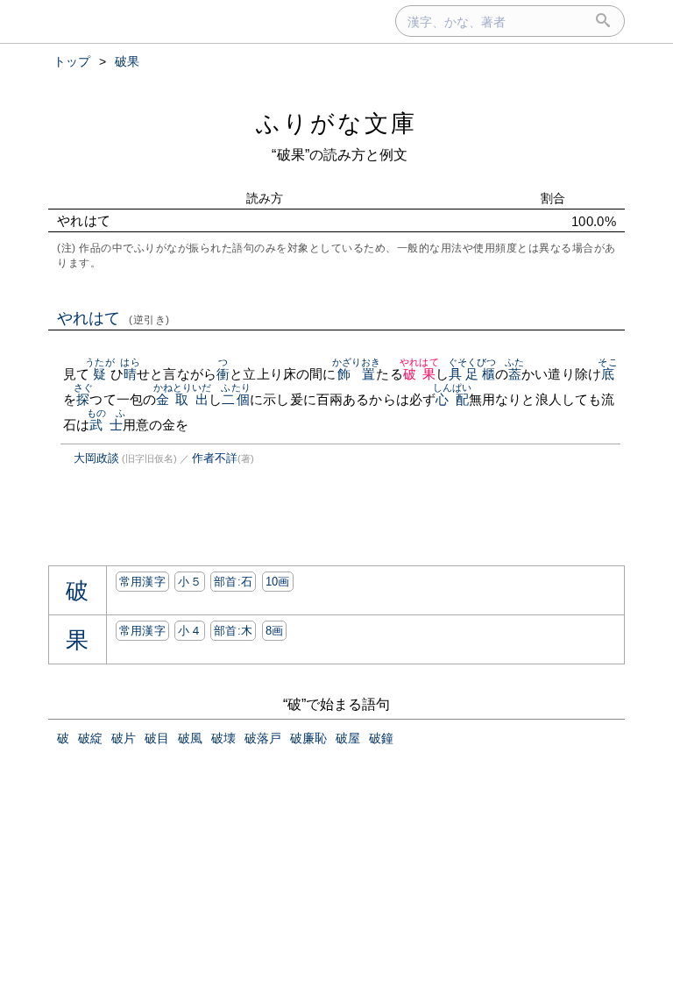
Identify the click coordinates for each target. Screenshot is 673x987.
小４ (190, 630)
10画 (278, 581)
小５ (190, 581)
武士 (106, 424)
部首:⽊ (233, 630)
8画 (275, 630)
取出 (192, 399)
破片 (123, 738)
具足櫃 (472, 373)
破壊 (223, 738)
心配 (452, 399)
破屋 (348, 738)
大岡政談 (96, 458)
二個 (235, 399)
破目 (157, 738)
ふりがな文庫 (336, 123)
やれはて (113, 318)
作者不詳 (214, 458)
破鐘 (381, 738)
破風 (190, 738)
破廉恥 (308, 738)
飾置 (356, 373)
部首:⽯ (233, 581)
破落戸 (262, 738)
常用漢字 (142, 581)
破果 (419, 373)
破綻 (90, 738)
